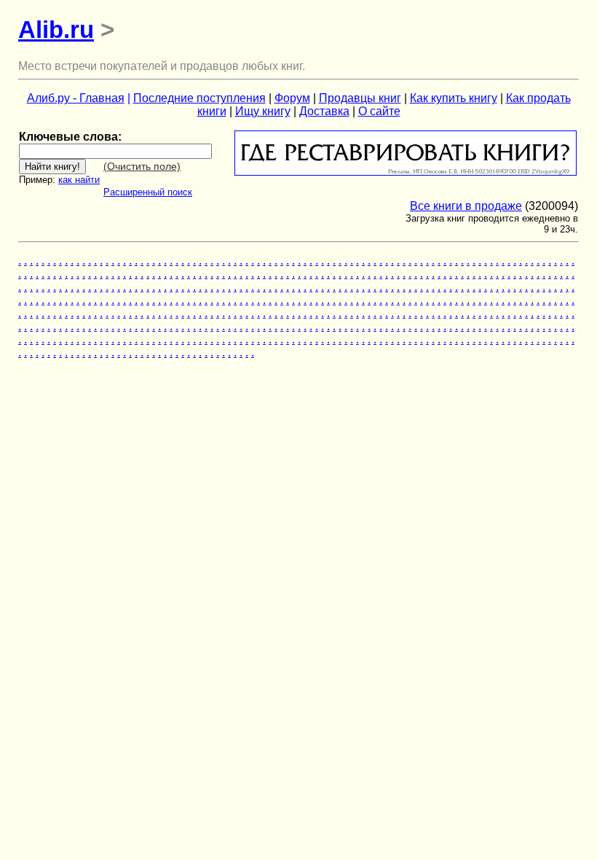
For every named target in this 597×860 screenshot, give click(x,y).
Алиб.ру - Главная (75, 98)
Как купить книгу (453, 98)
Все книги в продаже (466, 206)
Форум (292, 98)
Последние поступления (199, 98)
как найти (79, 179)
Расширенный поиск (147, 192)
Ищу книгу (262, 111)
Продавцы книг (360, 98)
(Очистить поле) (142, 166)
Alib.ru (56, 29)
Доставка (324, 111)
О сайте (379, 111)
